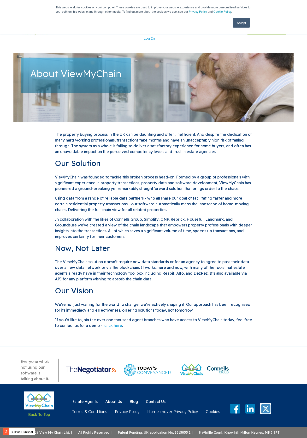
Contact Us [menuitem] (155, 401)
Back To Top (39, 414)
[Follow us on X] (265, 409)
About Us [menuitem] (113, 401)
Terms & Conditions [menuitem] (89, 411)
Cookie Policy (222, 11)
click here (113, 325)
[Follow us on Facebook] (235, 409)
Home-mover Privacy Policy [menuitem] (172, 411)
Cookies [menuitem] (213, 411)
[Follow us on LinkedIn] (250, 409)
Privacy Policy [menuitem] (127, 411)
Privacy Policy (198, 11)
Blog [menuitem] (134, 401)
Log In (149, 38)
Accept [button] (241, 23)
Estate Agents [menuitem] (85, 401)
